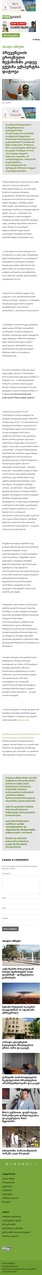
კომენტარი (7, 1190)
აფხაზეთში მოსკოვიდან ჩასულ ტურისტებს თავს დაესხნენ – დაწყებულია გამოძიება (18, 973)
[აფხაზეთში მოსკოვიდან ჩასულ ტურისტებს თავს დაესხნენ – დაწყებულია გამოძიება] (21, 955)
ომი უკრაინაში (9, 1224)
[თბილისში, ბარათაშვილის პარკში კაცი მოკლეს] (21, 1137)
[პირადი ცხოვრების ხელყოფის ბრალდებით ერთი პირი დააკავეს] (21, 1028)
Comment (6, 874)
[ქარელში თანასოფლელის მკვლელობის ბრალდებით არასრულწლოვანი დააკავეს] (21, 1063)
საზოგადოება (8, 1182)
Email (4, 908)
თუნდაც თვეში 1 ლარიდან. (18, 832)
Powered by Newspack (10, 1266)
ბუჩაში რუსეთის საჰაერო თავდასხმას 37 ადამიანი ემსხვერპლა (18, 1009)
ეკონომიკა (7, 1186)
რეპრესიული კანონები (12, 1228)
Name (4, 898)
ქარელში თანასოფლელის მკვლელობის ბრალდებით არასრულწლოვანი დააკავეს (21, 1080)
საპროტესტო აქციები (12, 1220)
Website (5, 918)
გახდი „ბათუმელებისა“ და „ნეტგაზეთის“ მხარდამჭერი (20, 826)
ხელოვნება (7, 1194)
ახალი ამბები (13, 46)
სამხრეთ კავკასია (10, 1198)
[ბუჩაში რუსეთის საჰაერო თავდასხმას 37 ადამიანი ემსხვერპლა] (21, 993)
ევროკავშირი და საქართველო (16, 1232)
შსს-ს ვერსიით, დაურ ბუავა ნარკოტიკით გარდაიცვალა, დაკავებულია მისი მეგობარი (20, 1117)
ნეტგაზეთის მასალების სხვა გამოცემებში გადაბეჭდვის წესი (19, 1270)
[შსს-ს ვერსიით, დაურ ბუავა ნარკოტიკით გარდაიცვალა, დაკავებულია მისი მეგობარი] (21, 1099)
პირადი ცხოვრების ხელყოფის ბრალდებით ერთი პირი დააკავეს (17, 1045)
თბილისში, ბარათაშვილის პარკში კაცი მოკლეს (19, 1152)
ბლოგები (6, 1202)
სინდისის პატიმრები (11, 1216)
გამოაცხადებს (23, 720)
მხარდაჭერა (11, 35)
